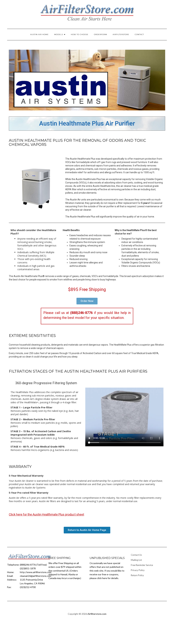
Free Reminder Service (142, 565)
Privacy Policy (138, 570)
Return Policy (137, 575)
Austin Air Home (39, 34)
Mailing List (136, 560)
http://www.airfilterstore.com (35, 572)
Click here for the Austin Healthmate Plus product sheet (46, 514)
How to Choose (79, 34)
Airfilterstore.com (97, 613)
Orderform (100, 34)
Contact (139, 34)
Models (59, 34)
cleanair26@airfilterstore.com (35, 575)
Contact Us (136, 554)
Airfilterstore (121, 34)
